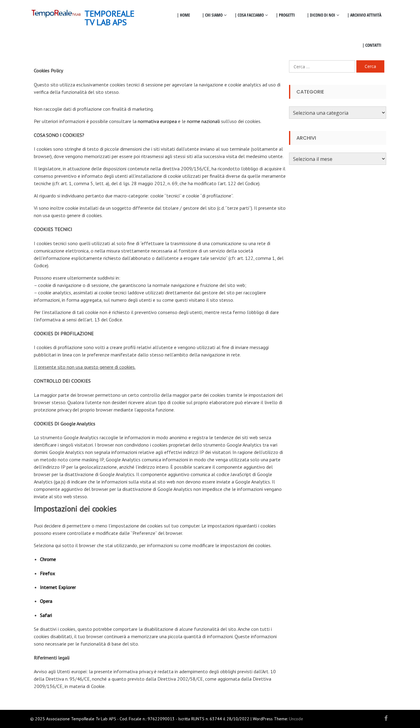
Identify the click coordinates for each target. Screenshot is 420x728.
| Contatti (371, 45)
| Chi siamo (212, 15)
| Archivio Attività (364, 15)
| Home (183, 15)
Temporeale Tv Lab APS (109, 18)
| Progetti (285, 15)
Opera (46, 601)
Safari (46, 615)
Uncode (296, 719)
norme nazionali (203, 121)
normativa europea (157, 121)
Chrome (48, 559)
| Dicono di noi (321, 15)
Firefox (47, 573)
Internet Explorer (58, 587)
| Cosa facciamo (249, 15)
